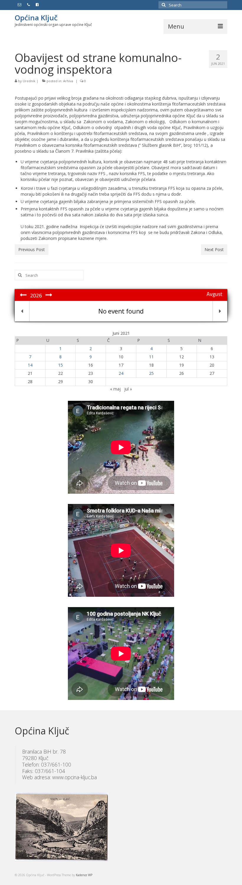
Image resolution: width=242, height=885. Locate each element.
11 (151, 357)
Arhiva (68, 81)
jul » (128, 389)
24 (121, 373)
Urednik (29, 81)
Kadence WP (84, 875)
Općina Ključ (36, 17)
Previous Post (31, 249)
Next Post (214, 249)
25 (151, 373)
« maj (115, 389)
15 (60, 365)
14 (30, 365)
